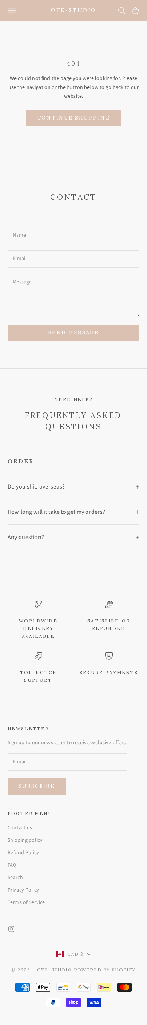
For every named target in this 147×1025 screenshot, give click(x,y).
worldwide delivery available (38, 628)
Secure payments (109, 672)
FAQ (12, 865)
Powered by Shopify (105, 970)
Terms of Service (26, 902)
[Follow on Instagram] (11, 929)
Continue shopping (73, 118)
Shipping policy (25, 840)
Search (15, 877)
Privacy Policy (23, 890)
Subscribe (36, 786)
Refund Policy (23, 852)
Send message (73, 332)
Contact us (20, 828)
